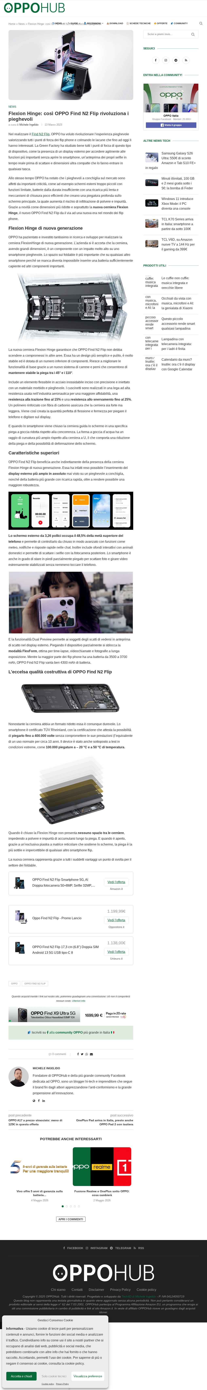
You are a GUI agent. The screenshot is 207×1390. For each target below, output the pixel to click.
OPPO (14, 983)
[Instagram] (166, 60)
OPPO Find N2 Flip (34, 983)
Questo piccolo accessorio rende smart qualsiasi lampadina (178, 323)
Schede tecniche (140, 23)
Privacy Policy (62, 1384)
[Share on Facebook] (78, 1054)
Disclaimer (96, 1289)
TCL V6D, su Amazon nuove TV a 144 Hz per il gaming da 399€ (178, 244)
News (58, 23)
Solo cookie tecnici (54, 1376)
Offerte (161, 23)
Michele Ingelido (28, 124)
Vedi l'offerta (116, 882)
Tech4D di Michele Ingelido (138, 1296)
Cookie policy (48, 1384)
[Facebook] (156, 60)
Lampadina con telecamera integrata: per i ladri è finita (177, 344)
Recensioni (93, 23)
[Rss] (186, 60)
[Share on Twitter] (82, 1054)
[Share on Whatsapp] (87, 1054)
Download (116, 23)
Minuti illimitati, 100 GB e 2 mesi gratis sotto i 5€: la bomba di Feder (178, 183)
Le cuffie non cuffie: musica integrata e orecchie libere (175, 282)
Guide (74, 23)
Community (180, 23)
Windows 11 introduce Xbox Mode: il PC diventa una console (177, 203)
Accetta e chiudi (21, 1376)
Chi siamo (58, 1289)
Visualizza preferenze (88, 1376)
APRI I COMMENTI (70, 1219)
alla (66, 1032)
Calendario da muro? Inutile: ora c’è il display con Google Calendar (178, 364)
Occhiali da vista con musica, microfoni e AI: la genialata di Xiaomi (178, 303)
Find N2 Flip (41, 134)
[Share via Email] (91, 1054)
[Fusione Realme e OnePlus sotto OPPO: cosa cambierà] (102, 1166)
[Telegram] (176, 60)
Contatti (77, 1289)
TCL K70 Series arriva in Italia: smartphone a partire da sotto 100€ (177, 224)
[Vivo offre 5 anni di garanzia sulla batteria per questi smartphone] (40, 1166)
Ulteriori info (78, 1001)
